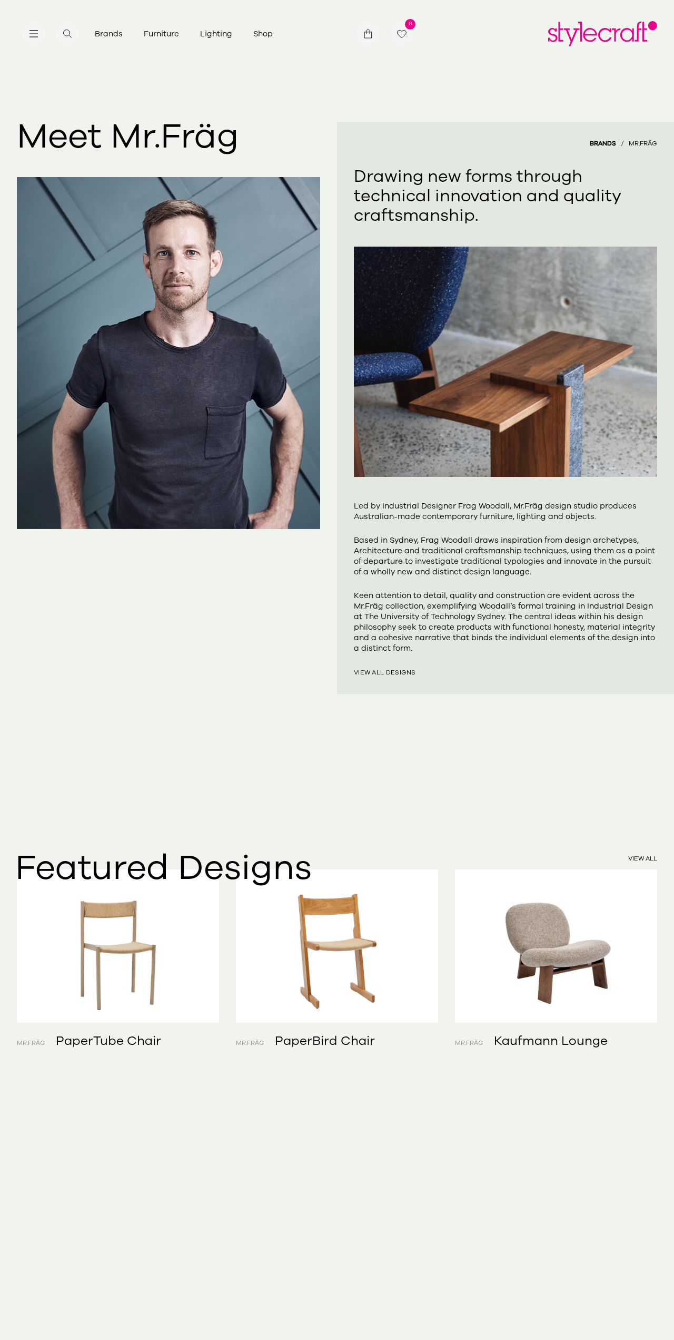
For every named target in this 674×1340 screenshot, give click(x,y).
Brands (109, 33)
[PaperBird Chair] (337, 945)
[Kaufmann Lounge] (556, 945)
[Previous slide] (49, 945)
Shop (263, 33)
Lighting (216, 33)
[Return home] (602, 33)
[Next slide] (625, 945)
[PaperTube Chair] (118, 945)
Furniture (161, 33)
